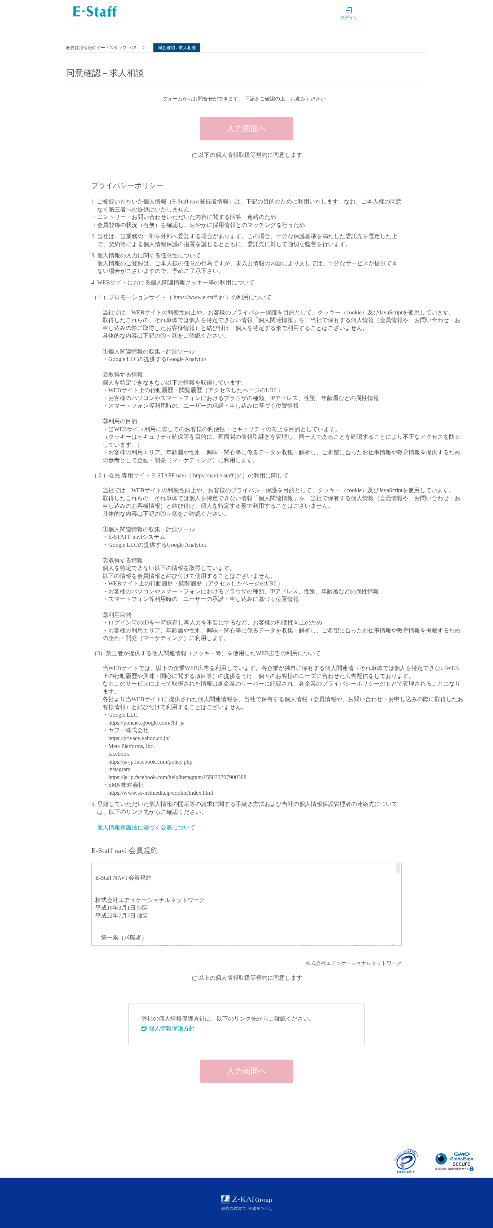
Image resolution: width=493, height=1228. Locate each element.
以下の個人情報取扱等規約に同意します (250, 155)
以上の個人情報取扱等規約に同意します (250, 978)
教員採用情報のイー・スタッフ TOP (101, 47)
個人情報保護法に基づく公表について (146, 827)
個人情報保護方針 (172, 1028)
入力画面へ (247, 128)
